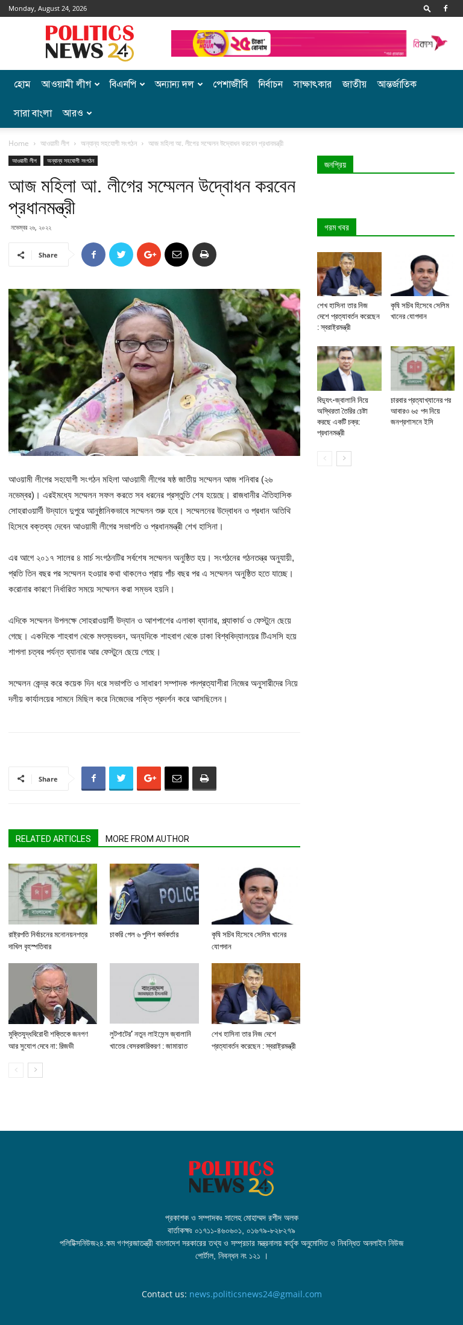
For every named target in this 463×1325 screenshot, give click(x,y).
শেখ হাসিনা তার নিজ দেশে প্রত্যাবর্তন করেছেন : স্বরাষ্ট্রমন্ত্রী (348, 316)
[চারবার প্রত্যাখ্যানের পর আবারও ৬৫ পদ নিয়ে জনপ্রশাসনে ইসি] (423, 368)
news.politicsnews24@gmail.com (255, 1294)
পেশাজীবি (230, 84)
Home (18, 143)
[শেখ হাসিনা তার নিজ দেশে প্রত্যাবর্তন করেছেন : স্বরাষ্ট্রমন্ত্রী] (256, 993)
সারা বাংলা (33, 113)
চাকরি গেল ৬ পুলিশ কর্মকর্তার (144, 934)
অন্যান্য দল (174, 84)
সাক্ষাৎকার (313, 84)
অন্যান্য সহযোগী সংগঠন (109, 143)
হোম (22, 84)
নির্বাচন (271, 84)
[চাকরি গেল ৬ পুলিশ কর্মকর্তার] (154, 894)
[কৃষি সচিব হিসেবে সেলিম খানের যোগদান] (256, 894)
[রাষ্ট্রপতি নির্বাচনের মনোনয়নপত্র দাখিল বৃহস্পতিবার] (52, 894)
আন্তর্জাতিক (397, 84)
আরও (73, 113)
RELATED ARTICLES (53, 839)
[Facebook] (445, 8)
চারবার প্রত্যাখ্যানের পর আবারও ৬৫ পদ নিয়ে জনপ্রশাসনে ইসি (421, 411)
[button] (427, 8)
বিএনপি (123, 84)
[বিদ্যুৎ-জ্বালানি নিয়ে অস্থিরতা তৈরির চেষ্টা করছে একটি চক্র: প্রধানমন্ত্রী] (349, 368)
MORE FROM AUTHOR (147, 839)
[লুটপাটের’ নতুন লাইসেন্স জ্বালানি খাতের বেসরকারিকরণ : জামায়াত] (154, 993)
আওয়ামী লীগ (66, 84)
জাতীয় (354, 84)
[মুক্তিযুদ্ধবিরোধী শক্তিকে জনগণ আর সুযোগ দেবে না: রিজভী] (52, 993)
